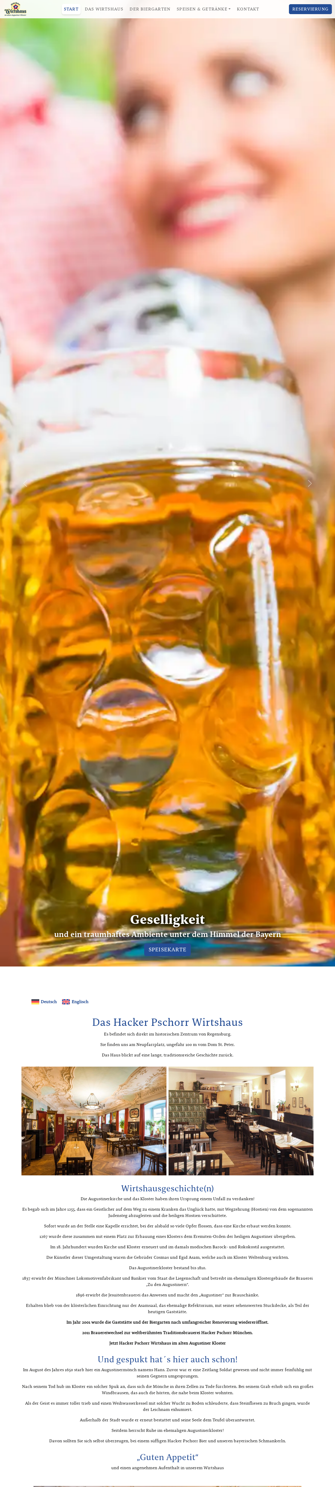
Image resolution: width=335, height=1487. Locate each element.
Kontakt (248, 9)
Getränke (167, 949)
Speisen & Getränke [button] (202, 9)
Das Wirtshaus (104, 9)
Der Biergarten (150, 9)
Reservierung (310, 9)
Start (71, 9)
